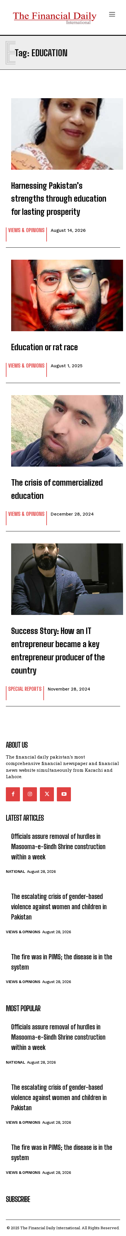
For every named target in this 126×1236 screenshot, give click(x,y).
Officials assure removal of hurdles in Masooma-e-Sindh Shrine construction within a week (58, 846)
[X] (47, 794)
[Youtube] (64, 794)
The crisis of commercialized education (57, 489)
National (15, 871)
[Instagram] (30, 794)
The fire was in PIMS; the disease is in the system (61, 962)
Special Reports (25, 689)
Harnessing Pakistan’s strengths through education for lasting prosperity (58, 199)
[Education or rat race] (63, 292)
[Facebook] (13, 794)
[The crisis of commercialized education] (63, 428)
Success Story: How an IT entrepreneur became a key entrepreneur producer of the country (58, 650)
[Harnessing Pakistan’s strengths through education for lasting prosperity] (63, 131)
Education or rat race (44, 347)
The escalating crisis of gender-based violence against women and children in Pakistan (59, 906)
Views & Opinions (26, 230)
